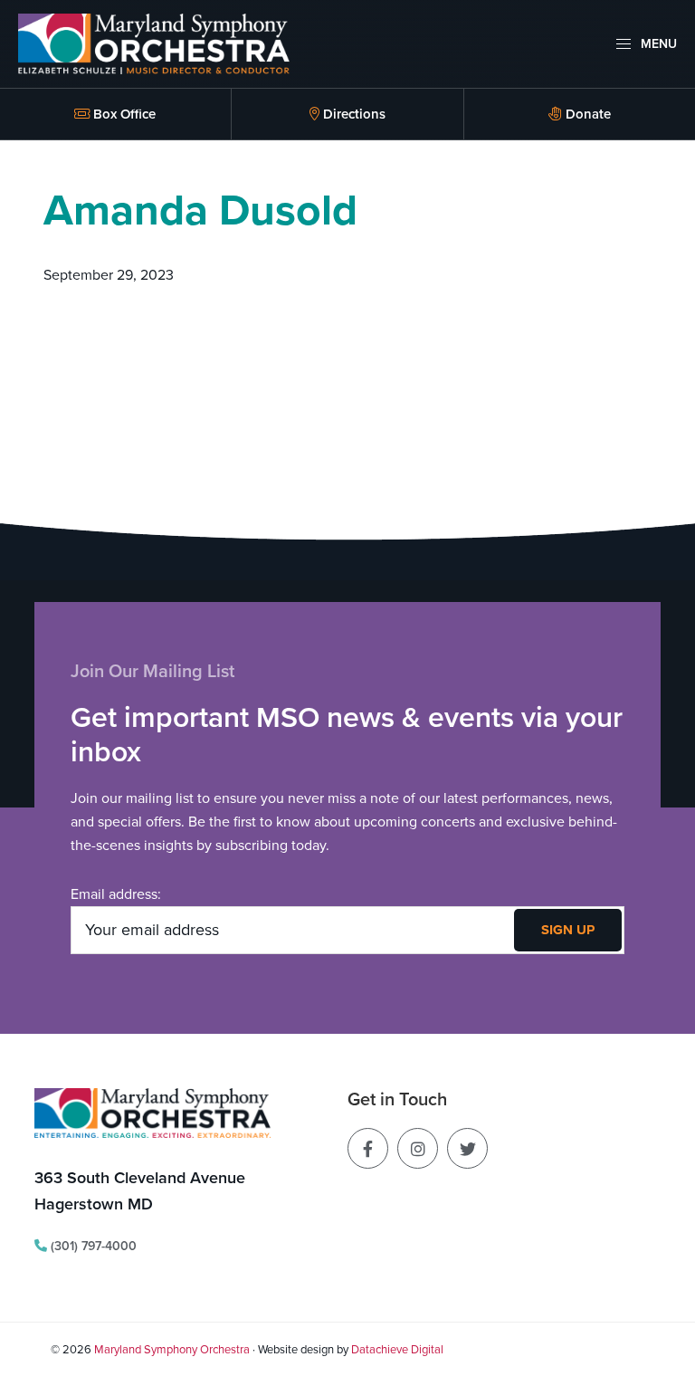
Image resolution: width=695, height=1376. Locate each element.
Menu (657, 43)
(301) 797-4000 (92, 1246)
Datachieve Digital (397, 1349)
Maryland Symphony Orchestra (172, 1349)
